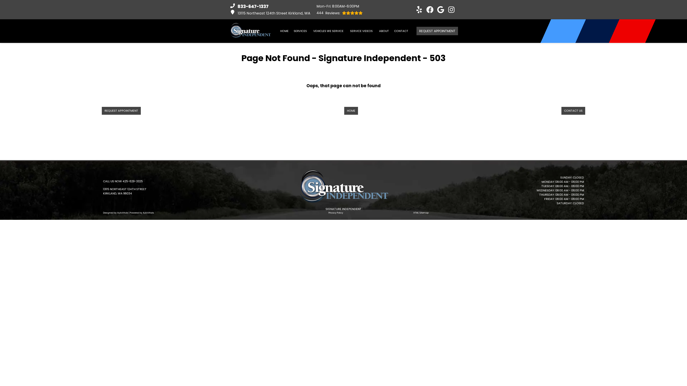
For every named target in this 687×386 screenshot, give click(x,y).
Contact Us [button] (573, 111)
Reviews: (328, 13)
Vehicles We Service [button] (328, 31)
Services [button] (300, 31)
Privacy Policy (335, 212)
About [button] (384, 31)
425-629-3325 (133, 181)
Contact (401, 31)
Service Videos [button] (361, 31)
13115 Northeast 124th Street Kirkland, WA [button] (274, 13)
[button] (419, 9)
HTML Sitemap (421, 212)
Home (284, 31)
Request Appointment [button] (437, 31)
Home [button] (351, 111)
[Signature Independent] (250, 31)
